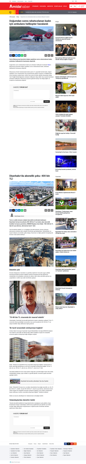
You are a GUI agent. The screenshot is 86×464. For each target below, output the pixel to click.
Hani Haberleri (40, 453)
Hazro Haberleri (53, 453)
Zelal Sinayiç (17, 216)
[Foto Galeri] (76, 1)
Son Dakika (43, 6)
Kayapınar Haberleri (67, 450)
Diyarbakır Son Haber (15, 450)
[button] (46, 55)
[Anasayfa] (10, 1)
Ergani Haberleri (66, 455)
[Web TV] (73, 1)
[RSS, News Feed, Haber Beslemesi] (75, 444)
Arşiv (26, 1)
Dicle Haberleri (53, 455)
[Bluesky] (16, 55)
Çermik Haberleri (14, 455)
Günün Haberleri (20, 1)
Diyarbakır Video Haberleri (56, 448)
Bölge (65, 6)
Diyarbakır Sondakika (41, 448)
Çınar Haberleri (40, 457)
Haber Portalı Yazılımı (16, 462)
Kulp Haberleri (27, 453)
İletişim (39, 443)
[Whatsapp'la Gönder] (22, 55)
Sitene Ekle (30, 1)
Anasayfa (13, 16)
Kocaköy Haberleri (15, 457)
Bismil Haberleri (40, 455)
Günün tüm (72, 12)
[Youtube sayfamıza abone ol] (71, 444)
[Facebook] (10, 55)
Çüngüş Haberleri (27, 455)
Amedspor (50, 6)
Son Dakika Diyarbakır (28, 448)
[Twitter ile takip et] (68, 444)
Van (49, 65)
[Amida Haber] (19, 6)
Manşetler (14, 1)
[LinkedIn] (19, 55)
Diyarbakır (35, 6)
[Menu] (71, 6)
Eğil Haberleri (66, 453)
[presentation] (13, 12)
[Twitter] (13, 55)
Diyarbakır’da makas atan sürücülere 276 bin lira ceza (37, 12)
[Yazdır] (25, 55)
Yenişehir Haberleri (54, 450)
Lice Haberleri (14, 453)
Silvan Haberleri (27, 457)
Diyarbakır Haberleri (15, 448)
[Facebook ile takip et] (65, 444)
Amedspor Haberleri (67, 448)
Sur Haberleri (40, 450)
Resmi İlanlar (58, 6)
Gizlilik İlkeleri (45, 443)
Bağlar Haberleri (27, 450)
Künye (35, 443)
